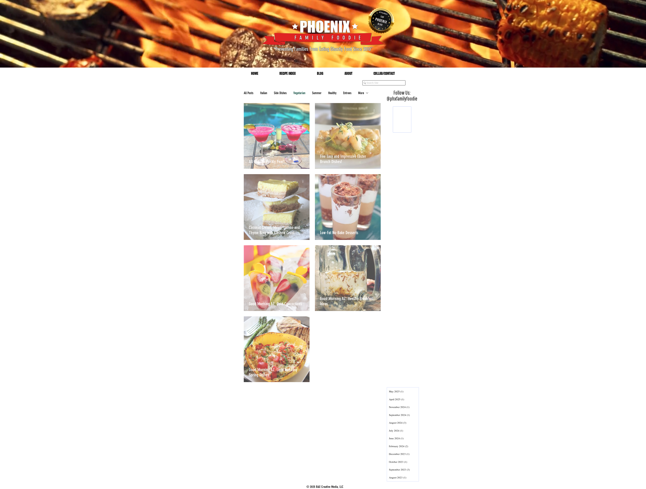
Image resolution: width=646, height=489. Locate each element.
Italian (263, 93)
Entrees (347, 93)
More (361, 93)
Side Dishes (280, 93)
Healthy (332, 93)
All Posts (248, 93)
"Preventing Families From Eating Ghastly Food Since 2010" (323, 49)
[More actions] (304, 110)
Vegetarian (299, 93)
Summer (316, 93)
